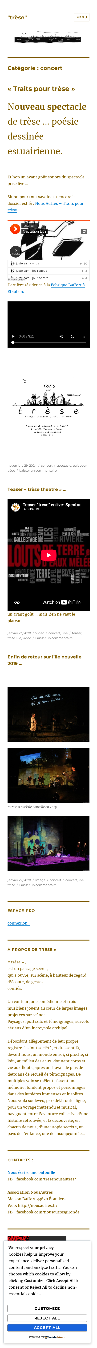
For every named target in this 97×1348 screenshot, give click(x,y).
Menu (82, 17)
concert (47, 465)
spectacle (64, 465)
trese (11, 885)
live (81, 880)
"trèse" (17, 17)
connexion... (19, 923)
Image (40, 880)
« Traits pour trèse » (41, 89)
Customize (47, 1308)
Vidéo (39, 633)
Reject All (47, 1318)
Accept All (47, 1327)
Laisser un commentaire (38, 470)
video (27, 638)
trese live (14, 638)
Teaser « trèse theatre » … (37, 489)
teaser (76, 633)
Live (64, 633)
